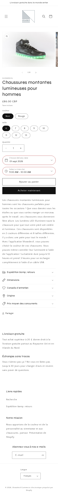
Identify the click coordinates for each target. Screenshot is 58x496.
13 (26, 135)
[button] (6, 16)
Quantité (6, 142)
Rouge (21, 116)
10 (44, 128)
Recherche (11, 399)
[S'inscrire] (42, 455)
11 (6, 135)
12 (16, 135)
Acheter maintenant (29, 190)
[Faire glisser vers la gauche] (22, 72)
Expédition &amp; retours (19, 406)
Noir (8, 116)
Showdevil (16, 487)
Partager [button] (9, 313)
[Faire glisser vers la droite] (35, 72)
